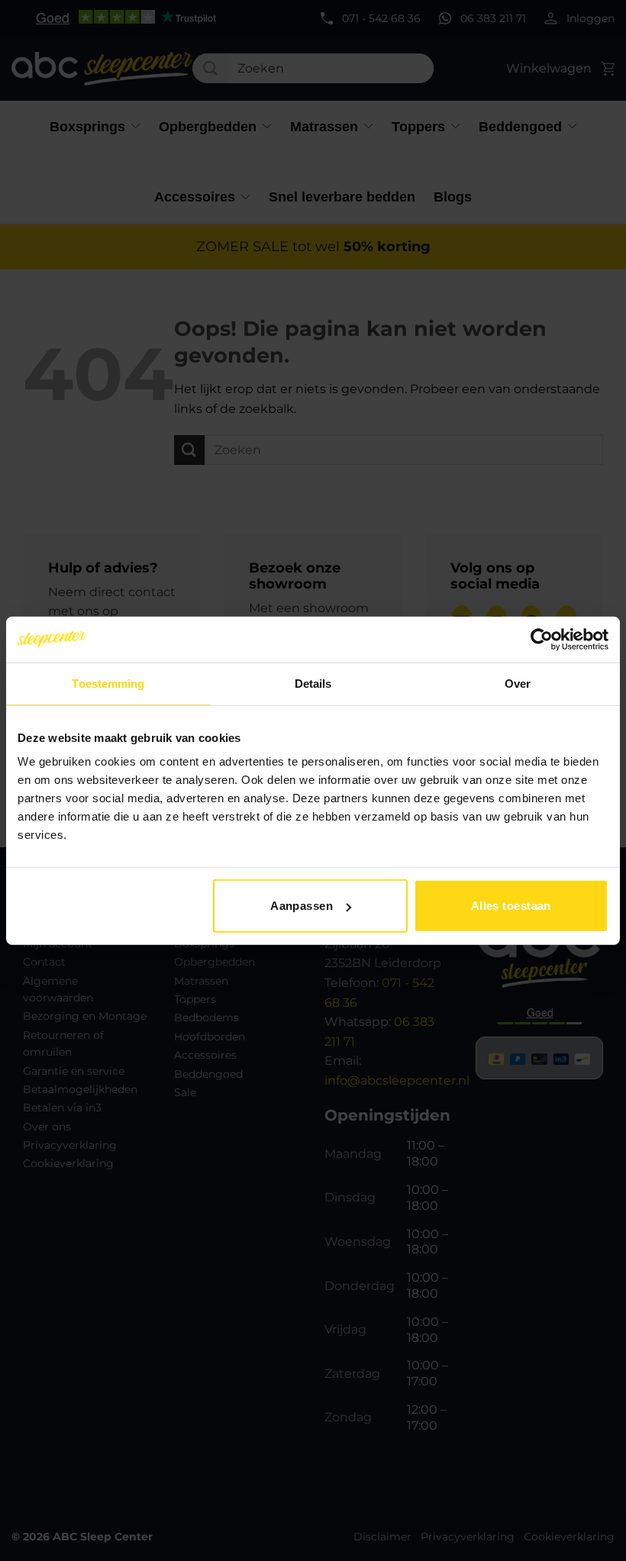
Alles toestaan (511, 905)
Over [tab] (518, 682)
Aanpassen (301, 905)
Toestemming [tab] (108, 682)
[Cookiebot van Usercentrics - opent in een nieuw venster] (541, 638)
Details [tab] (313, 682)
